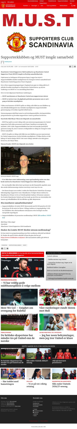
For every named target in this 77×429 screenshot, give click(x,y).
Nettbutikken (63, 5)
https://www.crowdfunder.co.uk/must (13, 237)
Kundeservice (36, 403)
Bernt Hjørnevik (10, 403)
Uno (42, 5)
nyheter (4, 245)
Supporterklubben (63, 1)
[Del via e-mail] (75, 67)
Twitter (35, 409)
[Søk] (72, 5)
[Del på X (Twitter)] (72, 67)
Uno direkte (35, 406)
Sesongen (34, 5)
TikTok (35, 415)
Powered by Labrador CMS (38, 426)
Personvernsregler (33, 421)
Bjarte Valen (18, 406)
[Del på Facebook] (70, 67)
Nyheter (25, 5)
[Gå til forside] (8, 5)
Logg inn (3, 2)
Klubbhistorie (52, 1)
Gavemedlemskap (33, 1)
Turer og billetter (51, 5)
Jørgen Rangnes (10, 404)
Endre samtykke (44, 421)
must (24, 245)
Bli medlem (11, 2)
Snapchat (36, 414)
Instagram (36, 412)
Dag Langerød (13, 401)
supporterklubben (15, 245)
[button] (4, 355)
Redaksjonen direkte (37, 404)
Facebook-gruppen (38, 410)
